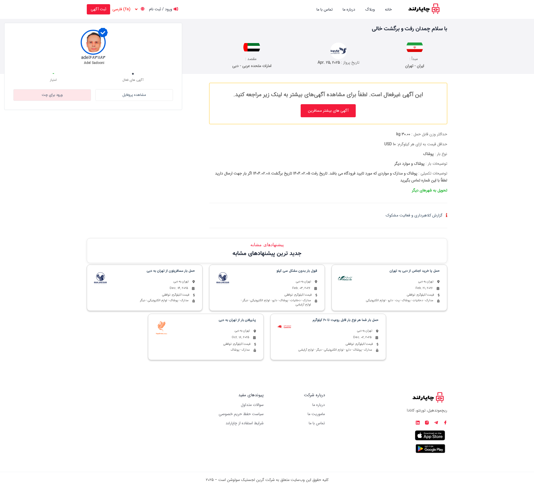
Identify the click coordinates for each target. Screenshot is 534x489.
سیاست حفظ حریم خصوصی (241, 414)
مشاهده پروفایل (134, 95)
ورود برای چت (52, 95)
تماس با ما (325, 9)
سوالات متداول (252, 405)
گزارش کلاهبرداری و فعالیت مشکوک (414, 215)
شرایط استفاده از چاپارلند (245, 423)
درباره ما (349, 9)
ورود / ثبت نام (160, 9)
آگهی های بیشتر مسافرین (328, 111)
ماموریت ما (316, 414)
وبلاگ (370, 9)
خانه (388, 9)
